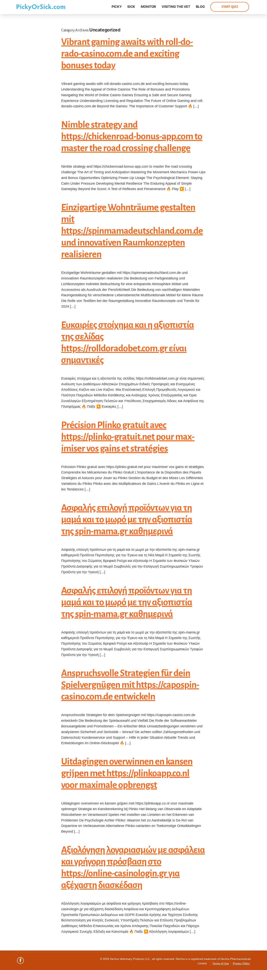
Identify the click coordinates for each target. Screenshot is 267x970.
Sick (131, 7)
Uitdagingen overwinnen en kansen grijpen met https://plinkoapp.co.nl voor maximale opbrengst (127, 773)
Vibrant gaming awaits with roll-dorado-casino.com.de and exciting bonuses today (127, 53)
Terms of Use (220, 963)
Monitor (148, 7)
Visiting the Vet (176, 7)
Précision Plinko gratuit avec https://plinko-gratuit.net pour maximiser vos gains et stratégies (127, 436)
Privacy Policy (241, 963)
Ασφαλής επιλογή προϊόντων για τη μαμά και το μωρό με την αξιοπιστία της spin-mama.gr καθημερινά (126, 519)
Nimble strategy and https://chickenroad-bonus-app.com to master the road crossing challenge (131, 136)
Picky (117, 7)
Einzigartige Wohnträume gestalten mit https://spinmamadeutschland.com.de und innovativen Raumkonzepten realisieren (132, 231)
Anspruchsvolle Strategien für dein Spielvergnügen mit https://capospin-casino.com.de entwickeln (130, 684)
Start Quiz (229, 7)
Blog (200, 7)
